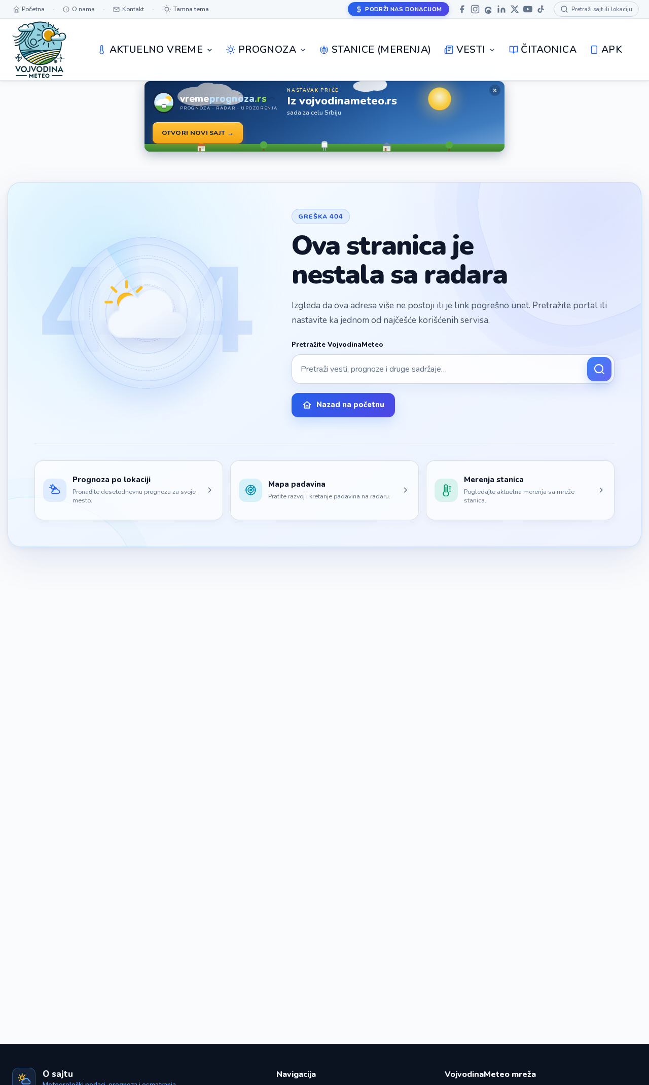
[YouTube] (527, 9)
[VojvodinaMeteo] (39, 49)
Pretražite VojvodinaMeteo (337, 345)
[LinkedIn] (501, 9)
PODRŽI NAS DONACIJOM (403, 9)
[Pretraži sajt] (599, 369)
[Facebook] (461, 9)
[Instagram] (475, 9)
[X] (514, 9)
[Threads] (488, 9)
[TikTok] (541, 9)
